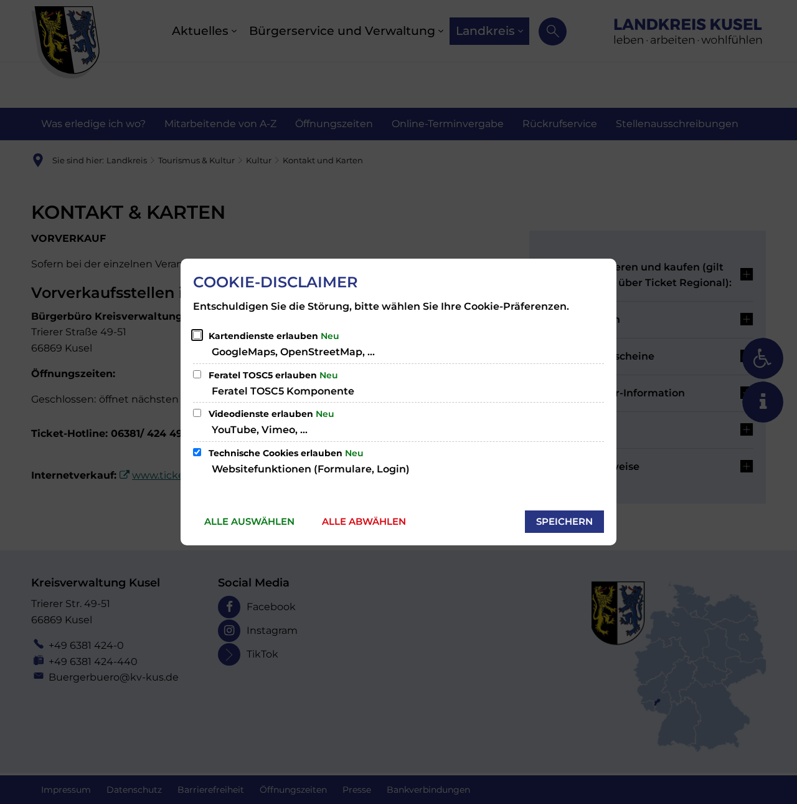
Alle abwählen (364, 521)
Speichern (564, 521)
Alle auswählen (249, 521)
